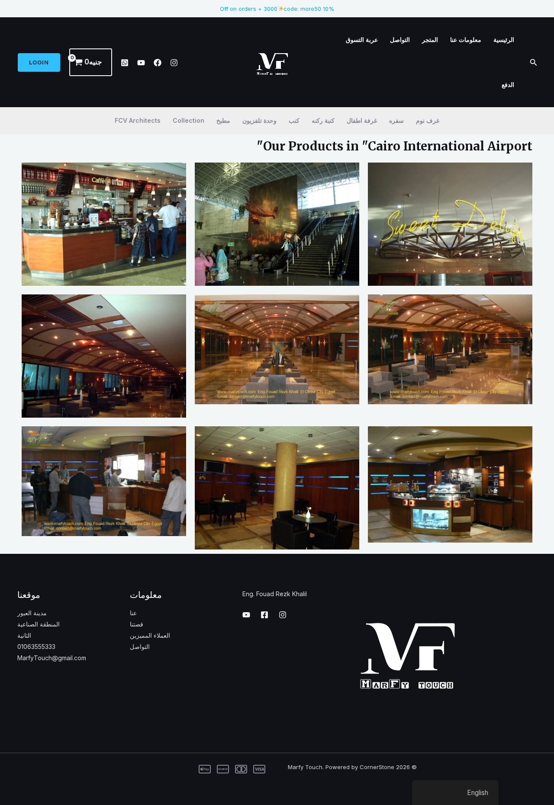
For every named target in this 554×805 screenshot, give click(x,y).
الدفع (508, 84)
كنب (294, 120)
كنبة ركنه (323, 120)
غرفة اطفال (362, 120)
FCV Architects (138, 120)
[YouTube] (141, 63)
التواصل (400, 39)
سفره (396, 120)
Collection (188, 120)
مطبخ (223, 120)
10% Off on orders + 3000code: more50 (277, 8)
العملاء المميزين (150, 635)
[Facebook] (157, 63)
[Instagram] (174, 63)
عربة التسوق (362, 39)
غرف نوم (427, 120)
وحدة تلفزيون (259, 120)
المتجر (430, 39)
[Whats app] (125, 63)
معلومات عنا (465, 39)
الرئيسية (503, 39)
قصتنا (136, 624)
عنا (133, 613)
